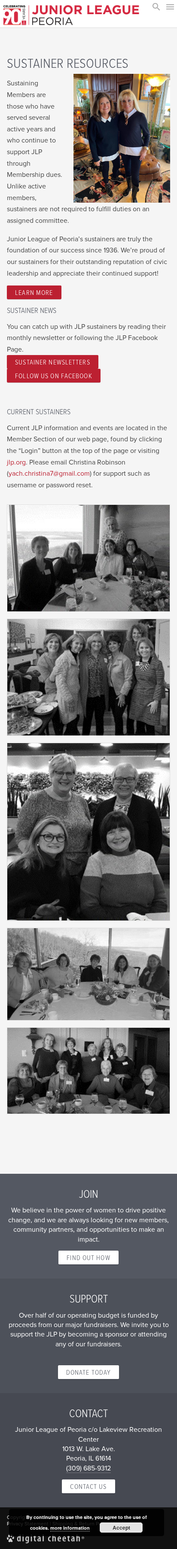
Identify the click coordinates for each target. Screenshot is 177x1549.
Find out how (88, 1257)
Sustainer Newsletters (52, 362)
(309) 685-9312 (88, 1468)
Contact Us (88, 1486)
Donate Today (88, 1372)
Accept (121, 1527)
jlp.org (16, 462)
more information (70, 1528)
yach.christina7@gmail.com (49, 473)
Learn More (34, 292)
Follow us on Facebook (53, 375)
